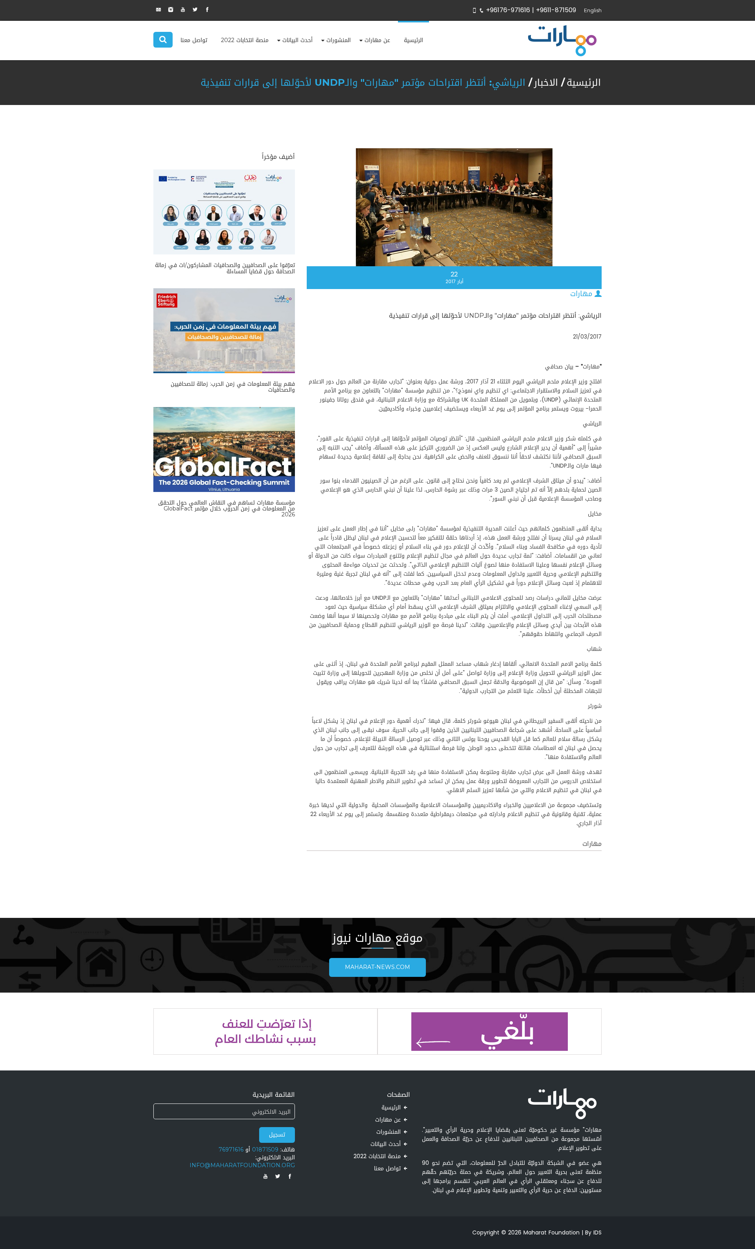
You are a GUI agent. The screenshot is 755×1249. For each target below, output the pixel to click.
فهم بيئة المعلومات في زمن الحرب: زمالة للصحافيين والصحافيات (233, 387)
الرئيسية (413, 40)
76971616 (231, 1149)
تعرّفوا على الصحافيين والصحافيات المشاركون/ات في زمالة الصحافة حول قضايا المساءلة (225, 268)
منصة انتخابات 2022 (245, 40)
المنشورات (338, 40)
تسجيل (277, 1134)
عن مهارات (377, 40)
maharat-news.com (377, 967)
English (593, 10)
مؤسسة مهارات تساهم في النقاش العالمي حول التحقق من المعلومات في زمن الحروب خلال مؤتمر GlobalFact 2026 (226, 508)
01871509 (265, 1149)
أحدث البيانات (297, 40)
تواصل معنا (193, 40)
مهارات (582, 293)
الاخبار (546, 83)
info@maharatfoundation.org (242, 1165)
